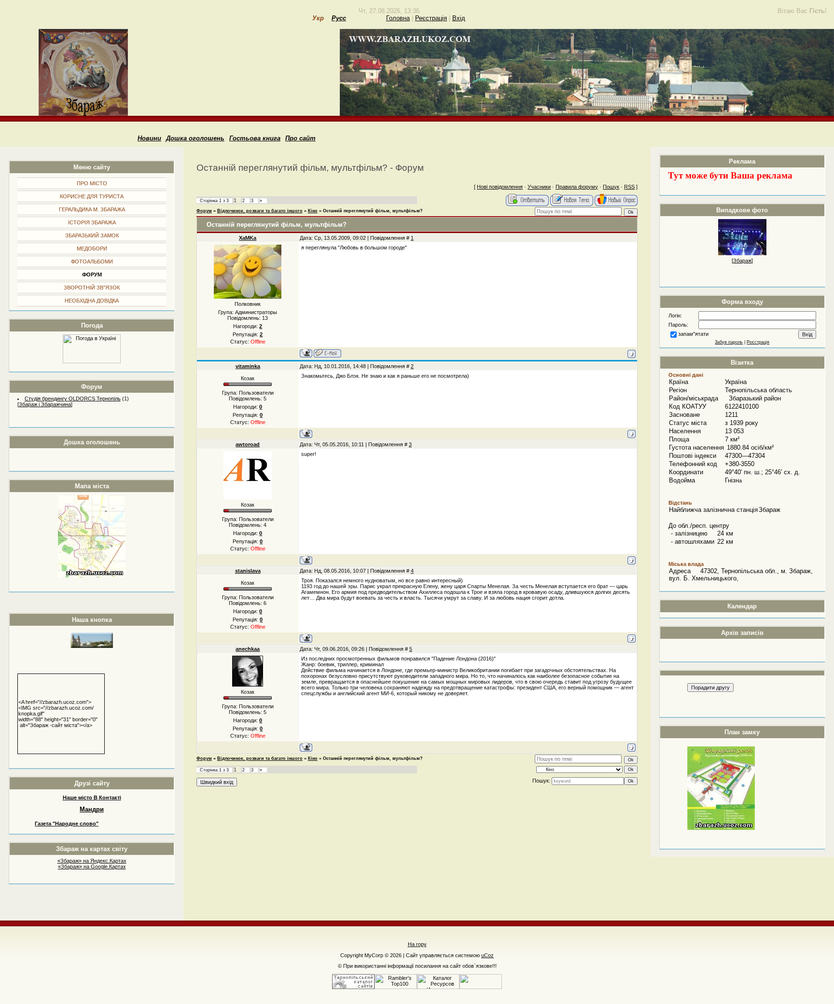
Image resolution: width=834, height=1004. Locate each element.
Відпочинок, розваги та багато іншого (260, 210)
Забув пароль (729, 342)
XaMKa (247, 238)
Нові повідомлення (500, 187)
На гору (417, 944)
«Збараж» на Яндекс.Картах (91, 861)
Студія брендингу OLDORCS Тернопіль (73, 398)
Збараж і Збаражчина (45, 404)
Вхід (458, 18)
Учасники (539, 187)
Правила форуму (577, 187)
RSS (629, 187)
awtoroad (248, 444)
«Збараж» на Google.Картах (92, 866)
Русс (339, 18)
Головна (398, 18)
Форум (204, 210)
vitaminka (248, 366)
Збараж (742, 260)
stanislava (248, 571)
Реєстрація (431, 18)
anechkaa (248, 649)
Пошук (611, 187)
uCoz (487, 955)
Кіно (313, 210)
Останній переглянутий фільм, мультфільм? (373, 210)
